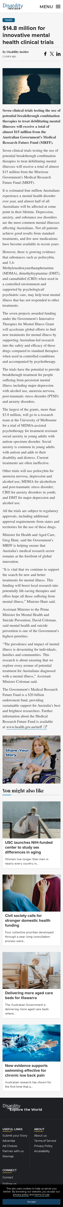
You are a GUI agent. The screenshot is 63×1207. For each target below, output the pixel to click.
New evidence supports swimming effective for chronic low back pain (26, 1070)
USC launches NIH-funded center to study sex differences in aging (29, 847)
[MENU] (57, 7)
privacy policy (21, 1194)
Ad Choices (10, 1146)
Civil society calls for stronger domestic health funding (27, 920)
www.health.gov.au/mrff (24, 726)
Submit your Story (15, 1135)
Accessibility (42, 1151)
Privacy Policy (43, 1146)
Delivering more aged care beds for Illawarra (29, 995)
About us (40, 1135)
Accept (31, 1201)
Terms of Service (45, 1140)
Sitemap (8, 1156)
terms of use (41, 1194)
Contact (8, 1177)
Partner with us (13, 1151)
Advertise (9, 1140)
